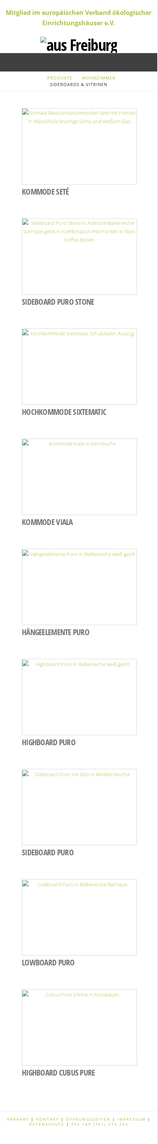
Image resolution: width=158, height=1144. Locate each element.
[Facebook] (79, 1135)
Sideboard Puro (48, 852)
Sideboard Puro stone (58, 301)
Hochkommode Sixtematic (64, 411)
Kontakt (48, 1119)
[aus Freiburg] (78, 44)
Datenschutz (46, 1124)
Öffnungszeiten (88, 1119)
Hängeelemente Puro (55, 632)
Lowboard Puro (48, 962)
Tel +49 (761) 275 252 (99, 1124)
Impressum (132, 1119)
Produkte (59, 78)
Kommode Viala (47, 522)
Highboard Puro (49, 742)
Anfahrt (19, 1119)
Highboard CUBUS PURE (58, 1072)
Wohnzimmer (98, 78)
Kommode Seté (45, 191)
